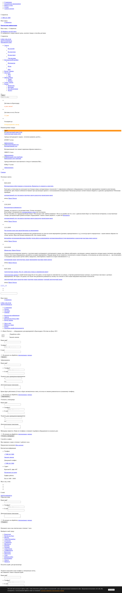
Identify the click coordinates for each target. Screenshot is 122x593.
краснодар (20, 279)
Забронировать (8, 143)
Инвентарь (11, 85)
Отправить (4, 522)
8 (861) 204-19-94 (6, 39)
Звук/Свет (7, 73)
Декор (10, 79)
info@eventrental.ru (6, 41)
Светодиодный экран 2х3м (12, 134)
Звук (9, 74)
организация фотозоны (19, 238)
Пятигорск (7, 553)
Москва (6, 537)
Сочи (6, 555)
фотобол (28, 238)
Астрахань (7, 540)
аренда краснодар (35, 195)
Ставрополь (8, 22)
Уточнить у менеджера (7, 436)
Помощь (6, 312)
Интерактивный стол (10, 146)
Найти (3, 95)
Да (1, 31)
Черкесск (7, 561)
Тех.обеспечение (13, 89)
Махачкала (7, 544)
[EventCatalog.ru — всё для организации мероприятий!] (5, 336)
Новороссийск (8, 557)
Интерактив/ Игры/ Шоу (11, 318)
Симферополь (8, 550)
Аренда (6, 45)
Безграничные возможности (12, 207)
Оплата (6, 309)
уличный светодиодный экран (53, 279)
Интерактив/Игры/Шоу (11, 60)
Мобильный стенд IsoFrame (12, 158)
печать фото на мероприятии (40, 238)
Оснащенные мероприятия (12, 4)
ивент (51, 195)
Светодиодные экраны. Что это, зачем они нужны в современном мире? (26, 272)
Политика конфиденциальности (14, 328)
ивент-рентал (93, 238)
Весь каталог (19, 445)
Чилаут (10, 90)
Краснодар (7, 534)
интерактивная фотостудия (58, 238)
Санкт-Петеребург (9, 539)
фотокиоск (66, 215)
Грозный (7, 547)
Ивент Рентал (12, 198)
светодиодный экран (10, 279)
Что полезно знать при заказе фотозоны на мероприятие (21, 230)
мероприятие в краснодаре (74, 238)
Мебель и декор (9, 325)
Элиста (6, 560)
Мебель (10, 81)
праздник (27, 195)
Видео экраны (8, 320)
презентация (45, 195)
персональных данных (25, 355)
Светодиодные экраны (11, 275)
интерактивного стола (29, 212)
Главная (3, 172)
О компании (8, 2)
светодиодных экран (23, 259)
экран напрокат (38, 279)
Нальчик (6, 545)
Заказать (3, 357)
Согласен (111, 589)
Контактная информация (11, 315)
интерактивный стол (10, 195)
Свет (9, 76)
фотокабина (8, 238)
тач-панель (20, 195)
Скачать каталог (9, 8)
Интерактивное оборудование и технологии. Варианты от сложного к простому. (28, 186)
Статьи (6, 7)
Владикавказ (8, 558)
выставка (86, 238)
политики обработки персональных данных (52, 590)
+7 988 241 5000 (5, 17)
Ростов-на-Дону (9, 536)
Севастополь (8, 549)
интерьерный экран (10, 259)
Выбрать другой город (9, 31)
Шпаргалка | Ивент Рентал (12, 250)
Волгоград (7, 552)
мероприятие (34, 259)
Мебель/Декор (8, 77)
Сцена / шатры (8, 82)
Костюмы (11, 87)
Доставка (7, 311)
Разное (6, 84)
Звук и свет (7, 323)
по (5, 381)
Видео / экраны (9, 71)
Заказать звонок (9, 457)
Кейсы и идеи (8, 5)
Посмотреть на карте (10, 472)
